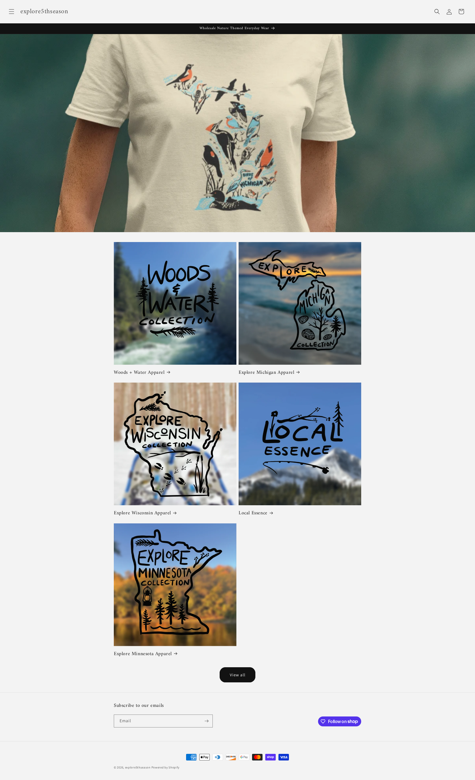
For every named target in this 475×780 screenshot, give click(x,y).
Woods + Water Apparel (139, 372)
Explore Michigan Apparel (266, 372)
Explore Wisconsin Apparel (142, 513)
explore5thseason (138, 767)
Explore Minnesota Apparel (143, 654)
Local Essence (253, 513)
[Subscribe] (206, 721)
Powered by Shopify (165, 767)
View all (237, 674)
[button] (11, 12)
